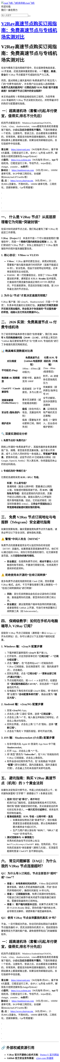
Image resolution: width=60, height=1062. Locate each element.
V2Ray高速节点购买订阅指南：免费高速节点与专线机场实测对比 (29, 30)
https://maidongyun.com (23, 170)
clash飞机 (30, 3)
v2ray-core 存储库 (44, 1058)
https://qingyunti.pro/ (20, 149)
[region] (30, 392)
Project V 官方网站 (49, 1054)
